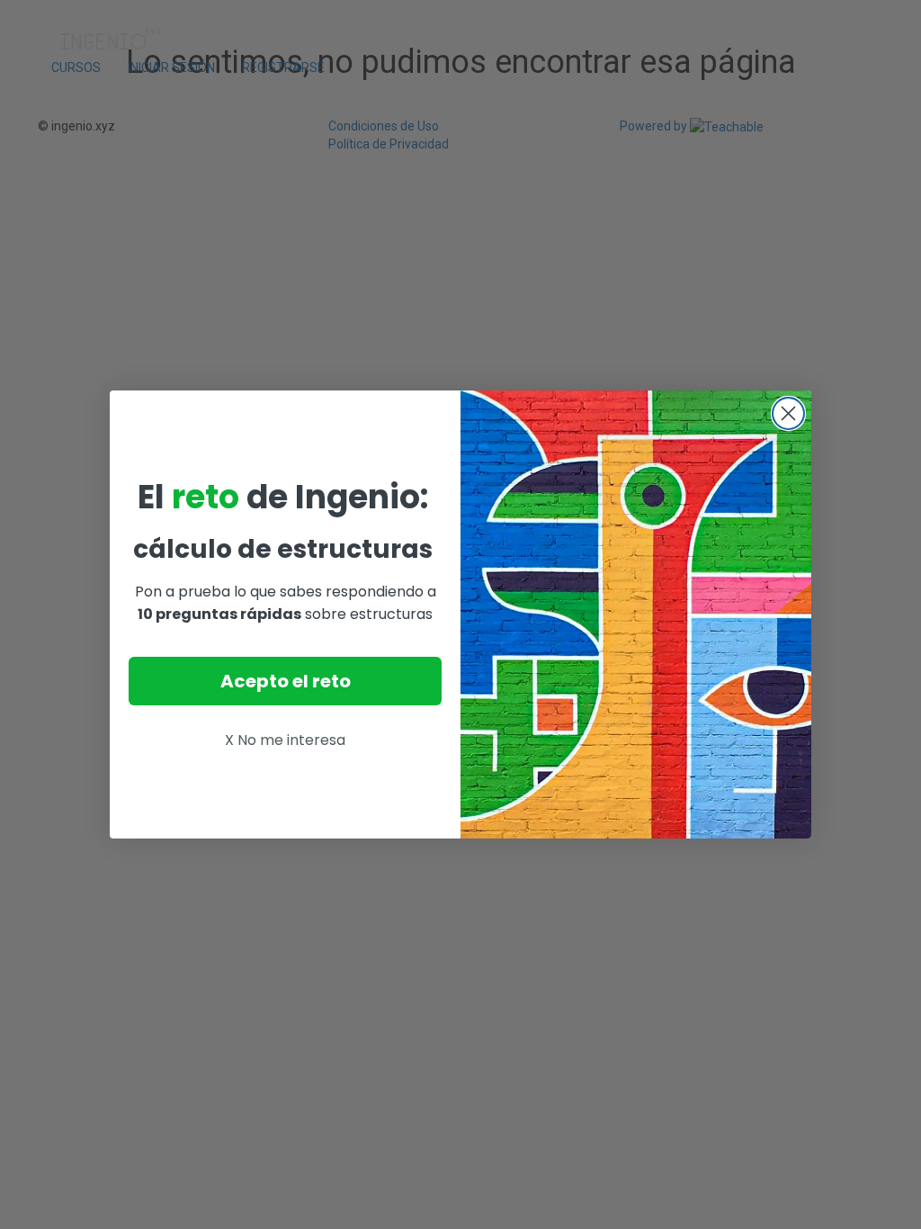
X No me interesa (285, 740)
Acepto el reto (285, 681)
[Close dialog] (788, 413)
